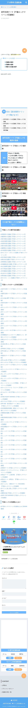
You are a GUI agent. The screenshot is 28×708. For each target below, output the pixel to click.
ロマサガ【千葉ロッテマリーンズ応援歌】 (14, 401)
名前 (3, 591)
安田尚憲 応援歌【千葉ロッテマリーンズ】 (14, 243)
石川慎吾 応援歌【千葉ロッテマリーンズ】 (14, 257)
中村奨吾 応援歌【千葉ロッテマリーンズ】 (14, 250)
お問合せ (4, 685)
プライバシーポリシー (8, 688)
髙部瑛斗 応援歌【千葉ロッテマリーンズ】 (14, 234)
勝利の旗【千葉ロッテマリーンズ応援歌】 (14, 493)
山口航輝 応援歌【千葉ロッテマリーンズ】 (14, 266)
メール (4, 598)
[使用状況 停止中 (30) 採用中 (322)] (22, 666)
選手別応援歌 (7, 703)
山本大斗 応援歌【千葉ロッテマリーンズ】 (14, 273)
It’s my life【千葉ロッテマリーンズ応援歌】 (14, 360)
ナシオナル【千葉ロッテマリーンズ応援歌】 (14, 362)
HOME (14, 700)
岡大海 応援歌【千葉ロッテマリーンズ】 (13, 259)
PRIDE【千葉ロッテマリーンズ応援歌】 (13, 348)
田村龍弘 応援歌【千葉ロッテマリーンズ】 (14, 261)
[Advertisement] (14, 35)
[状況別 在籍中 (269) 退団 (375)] (14, 654)
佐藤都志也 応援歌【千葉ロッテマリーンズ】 (14, 264)
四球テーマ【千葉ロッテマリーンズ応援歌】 (14, 468)
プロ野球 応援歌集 (14, 2)
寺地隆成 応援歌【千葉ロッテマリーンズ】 (14, 271)
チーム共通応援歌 (13, 558)
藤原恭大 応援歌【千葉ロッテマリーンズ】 (14, 236)
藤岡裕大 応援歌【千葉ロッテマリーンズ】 (14, 248)
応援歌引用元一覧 (6, 692)
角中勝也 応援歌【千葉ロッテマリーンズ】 (14, 239)
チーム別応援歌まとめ (19, 703)
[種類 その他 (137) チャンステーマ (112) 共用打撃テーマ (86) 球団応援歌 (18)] (14, 666)
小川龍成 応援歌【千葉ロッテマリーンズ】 (14, 268)
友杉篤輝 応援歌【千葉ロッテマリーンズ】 (14, 241)
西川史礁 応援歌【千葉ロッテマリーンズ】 (14, 245)
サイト (4, 605)
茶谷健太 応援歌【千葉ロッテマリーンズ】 (14, 275)
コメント (4, 578)
